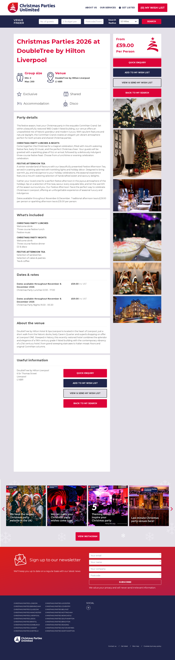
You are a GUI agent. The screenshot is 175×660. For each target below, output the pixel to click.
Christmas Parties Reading (57, 625)
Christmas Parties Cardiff (25, 628)
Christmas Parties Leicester (57, 603)
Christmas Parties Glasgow (26, 609)
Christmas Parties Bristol (25, 622)
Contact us (112, 646)
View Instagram (87, 536)
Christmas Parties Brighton (57, 622)
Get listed (128, 7)
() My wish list (153, 7)
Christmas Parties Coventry (57, 606)
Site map (135, 646)
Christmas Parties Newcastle (58, 615)
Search (151, 21)
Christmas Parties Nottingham (59, 612)
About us (91, 7)
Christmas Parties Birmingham (27, 606)
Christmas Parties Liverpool (26, 615)
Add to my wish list (85, 383)
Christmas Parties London (25, 603)
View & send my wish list (85, 393)
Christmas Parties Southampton (59, 619)
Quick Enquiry (85, 373)
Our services (108, 7)
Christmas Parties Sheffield (26, 631)
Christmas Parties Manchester (27, 612)
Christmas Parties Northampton (60, 631)
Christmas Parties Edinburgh (27, 625)
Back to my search (85, 403)
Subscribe (125, 582)
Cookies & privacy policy (152, 646)
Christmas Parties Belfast (57, 609)
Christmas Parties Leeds (24, 619)
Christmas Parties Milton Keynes (59, 628)
